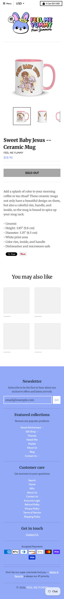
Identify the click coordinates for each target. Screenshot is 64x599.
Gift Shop (31, 431)
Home (32, 484)
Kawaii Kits (32, 439)
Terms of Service (32, 512)
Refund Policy (32, 504)
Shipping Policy (32, 516)
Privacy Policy (32, 508)
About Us (32, 447)
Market (32, 443)
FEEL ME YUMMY (13, 152)
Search (32, 480)
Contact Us (31, 455)
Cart (53, 3)
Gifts (32, 488)
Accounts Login (32, 500)
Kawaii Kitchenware (31, 427)
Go (57, 400)
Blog (32, 451)
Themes (32, 435)
